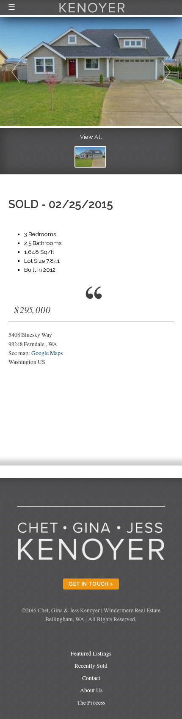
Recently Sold (91, 665)
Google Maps (47, 353)
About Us (91, 690)
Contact (91, 678)
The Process (91, 702)
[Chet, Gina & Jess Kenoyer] (92, 13)
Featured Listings (91, 653)
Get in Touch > (91, 584)
